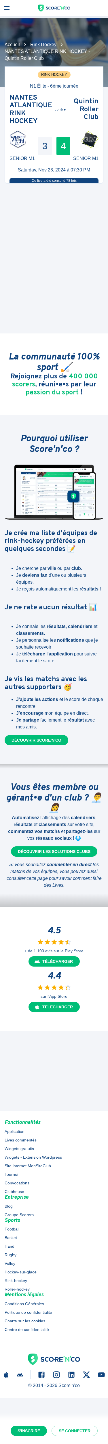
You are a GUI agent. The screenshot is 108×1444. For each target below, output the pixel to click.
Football (12, 1229)
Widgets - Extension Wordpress (33, 1157)
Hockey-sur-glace (21, 1272)
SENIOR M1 (22, 158)
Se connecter (74, 1431)
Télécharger (57, 961)
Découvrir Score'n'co (36, 740)
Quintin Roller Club (86, 110)
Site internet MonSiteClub (28, 1166)
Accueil (12, 44)
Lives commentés (21, 1140)
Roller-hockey (17, 1289)
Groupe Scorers (19, 1214)
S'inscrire (29, 1431)
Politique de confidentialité (28, 1312)
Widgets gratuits (19, 1148)
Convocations (17, 1183)
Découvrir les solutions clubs (54, 851)
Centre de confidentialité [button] (27, 1329)
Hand (9, 1246)
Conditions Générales (24, 1303)
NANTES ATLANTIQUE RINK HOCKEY (31, 110)
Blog (9, 1206)
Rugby (10, 1255)
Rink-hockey (16, 1280)
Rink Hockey (43, 44)
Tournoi (11, 1174)
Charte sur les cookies (25, 1321)
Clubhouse (14, 1191)
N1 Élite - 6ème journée (54, 86)
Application (14, 1131)
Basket (11, 1237)
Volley (10, 1263)
